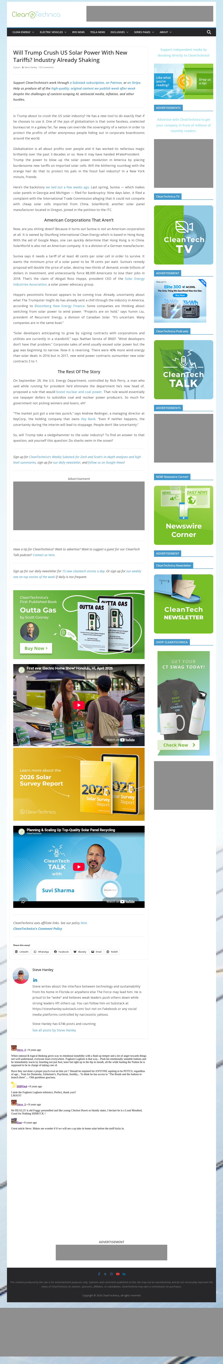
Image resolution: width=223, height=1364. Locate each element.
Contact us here (44, 555)
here (84, 923)
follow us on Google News (106, 462)
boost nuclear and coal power (79, 392)
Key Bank (88, 419)
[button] (32, 32)
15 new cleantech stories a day (83, 571)
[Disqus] (79, 1087)
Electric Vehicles (51, 32)
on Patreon (114, 83)
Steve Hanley (31, 67)
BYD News (78, 32)
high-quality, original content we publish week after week (93, 88)
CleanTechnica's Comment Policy (37, 928)
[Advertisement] (149, 14)
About (164, 32)
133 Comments (46, 67)
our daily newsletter (66, 462)
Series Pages (142, 32)
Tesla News (97, 32)
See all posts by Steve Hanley (54, 1030)
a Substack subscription (87, 83)
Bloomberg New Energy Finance (59, 306)
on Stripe (133, 83)
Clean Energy (21, 32)
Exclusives (118, 32)
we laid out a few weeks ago (67, 187)
